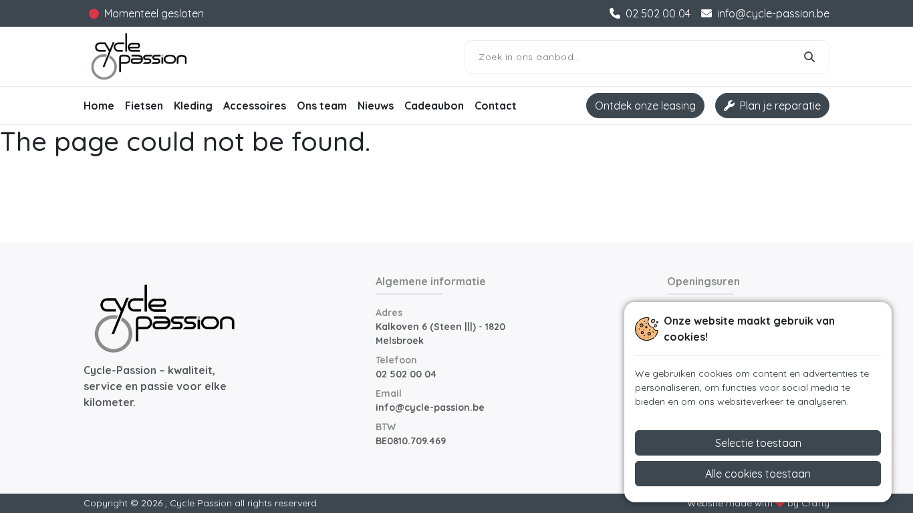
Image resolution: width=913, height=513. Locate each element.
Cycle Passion (201, 503)
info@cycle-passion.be (430, 407)
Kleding (193, 105)
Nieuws (376, 105)
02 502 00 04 (406, 374)
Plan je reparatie (780, 105)
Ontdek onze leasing (645, 105)
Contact (496, 105)
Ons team (322, 105)
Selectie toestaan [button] (758, 443)
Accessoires (254, 105)
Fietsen (144, 105)
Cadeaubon (434, 105)
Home (99, 105)
